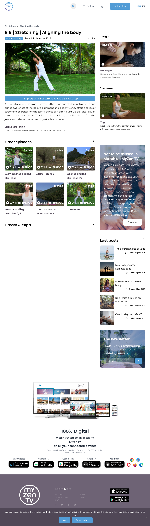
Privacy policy (82, 520)
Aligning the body (29, 26)
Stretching (10, 26)
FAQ (57, 500)
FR (143, 6)
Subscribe (120, 6)
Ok (64, 520)
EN (139, 6)
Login (102, 6)
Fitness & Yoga (14, 38)
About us (59, 494)
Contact (83, 497)
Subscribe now (61, 497)
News (82, 494)
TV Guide (88, 6)
